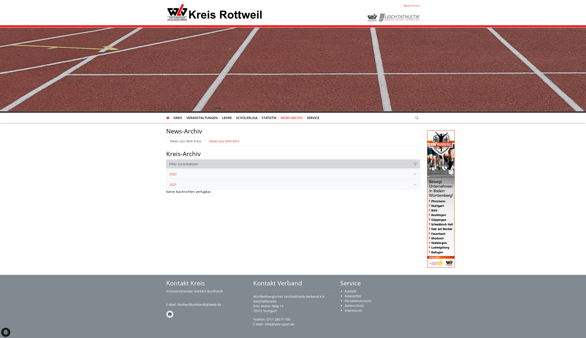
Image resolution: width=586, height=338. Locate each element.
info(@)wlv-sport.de (279, 324)
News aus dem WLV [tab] (224, 141)
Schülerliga (247, 118)
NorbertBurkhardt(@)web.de (199, 304)
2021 (173, 184)
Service (313, 118)
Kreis (178, 118)
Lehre (227, 118)
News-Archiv (292, 118)
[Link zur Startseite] (214, 12)
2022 (173, 174)
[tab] (293, 174)
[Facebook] (170, 314)
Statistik (269, 118)
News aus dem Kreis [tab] (185, 141)
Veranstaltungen (202, 118)
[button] (177, 113)
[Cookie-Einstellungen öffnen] (5, 332)
